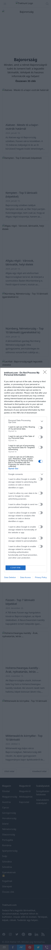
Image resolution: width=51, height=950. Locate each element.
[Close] (45, 372)
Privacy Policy (41, 577)
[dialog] (25, 475)
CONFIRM (15, 568)
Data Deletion (10, 577)
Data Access (25, 577)
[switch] (40, 427)
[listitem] (25, 421)
